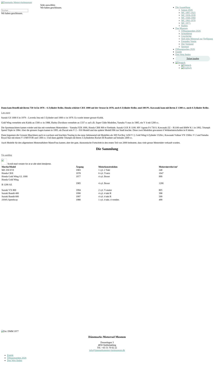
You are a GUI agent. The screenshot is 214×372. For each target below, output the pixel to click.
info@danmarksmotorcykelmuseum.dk (107, 350)
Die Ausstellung (182, 7)
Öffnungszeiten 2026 (191, 31)
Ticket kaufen (192, 58)
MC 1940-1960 (188, 18)
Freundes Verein (188, 41)
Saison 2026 (187, 10)
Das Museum (181, 28)
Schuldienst (186, 33)
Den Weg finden (183, 54)
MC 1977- (186, 23)
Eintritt (178, 52)
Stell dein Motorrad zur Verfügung (197, 39)
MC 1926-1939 (188, 15)
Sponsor (185, 46)
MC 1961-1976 (188, 20)
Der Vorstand (187, 44)
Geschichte (186, 36)
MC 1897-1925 (188, 12)
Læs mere (5, 112)
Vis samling (6, 155)
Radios (184, 25)
